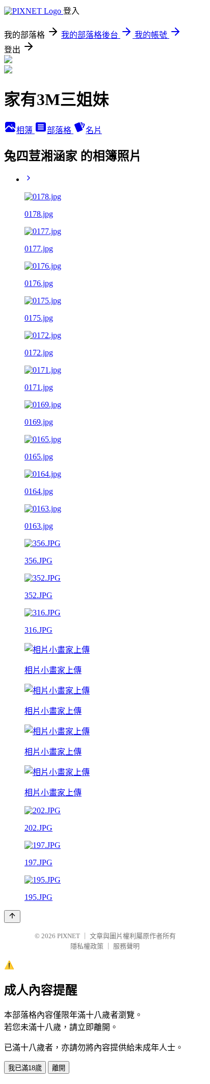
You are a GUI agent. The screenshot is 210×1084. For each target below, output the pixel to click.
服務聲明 (126, 946)
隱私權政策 (86, 946)
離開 (58, 1068)
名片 (94, 130)
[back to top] (12, 916)
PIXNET (68, 936)
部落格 (60, 130)
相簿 (25, 130)
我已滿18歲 (25, 1068)
